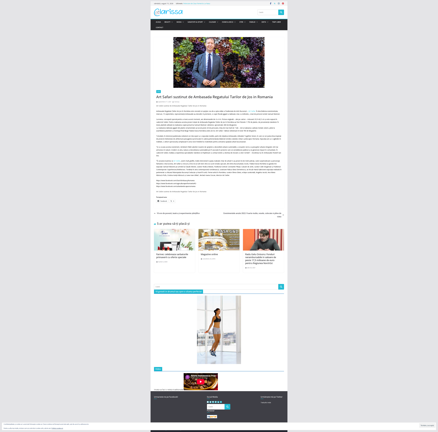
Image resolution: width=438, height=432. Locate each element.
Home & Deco (227, 22)
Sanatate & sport (195, 22)
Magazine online (209, 254)
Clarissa (176, 102)
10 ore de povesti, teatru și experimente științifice (178, 213)
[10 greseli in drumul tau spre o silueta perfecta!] (219, 330)
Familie (252, 22)
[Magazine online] (219, 230)
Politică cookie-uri (57, 428)
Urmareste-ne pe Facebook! (166, 397)
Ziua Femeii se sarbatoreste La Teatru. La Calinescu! (202, 3)
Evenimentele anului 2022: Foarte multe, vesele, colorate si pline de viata (252, 215)
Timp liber (276, 22)
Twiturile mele (266, 402)
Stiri (241, 22)
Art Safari (176, 161)
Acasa (158, 22)
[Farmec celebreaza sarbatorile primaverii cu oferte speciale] (174, 230)
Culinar (212, 22)
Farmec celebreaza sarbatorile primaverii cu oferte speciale (172, 256)
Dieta (264, 22)
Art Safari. (252, 111)
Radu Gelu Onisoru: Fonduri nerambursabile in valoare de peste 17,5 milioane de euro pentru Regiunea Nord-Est (260, 259)
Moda (179, 22)
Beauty (167, 22)
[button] (171, 22)
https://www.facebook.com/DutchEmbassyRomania (175, 180)
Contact (159, 27)
